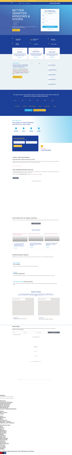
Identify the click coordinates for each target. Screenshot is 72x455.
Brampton (3, 430)
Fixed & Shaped (32, 106)
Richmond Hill (4, 443)
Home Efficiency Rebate (35, 174)
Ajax (1, 426)
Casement (17, 106)
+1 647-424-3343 (46, 150)
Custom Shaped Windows (8, 409)
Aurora (2, 428)
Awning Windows (5, 403)
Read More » (31, 247)
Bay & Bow (47, 106)
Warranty (3, 417)
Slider (54, 106)
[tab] (13, 166)
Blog (1, 419)
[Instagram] (3, 453)
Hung (40, 106)
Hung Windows (5, 406)
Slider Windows (5, 405)
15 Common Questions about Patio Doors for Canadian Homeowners (19, 244)
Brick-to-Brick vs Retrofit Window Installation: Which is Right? (36, 244)
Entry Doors (36, 51)
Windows (20, 3)
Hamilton (3, 435)
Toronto (2, 445)
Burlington (3, 432)
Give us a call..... (43, 148)
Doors (24, 3)
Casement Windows (6, 402)
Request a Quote (5, 421)
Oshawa (2, 441)
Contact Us (3, 420)
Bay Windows (4, 407)
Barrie (2, 429)
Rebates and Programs (7, 423)
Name (43, 15)
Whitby (2, 449)
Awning (24, 106)
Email (43, 22)
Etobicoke (3, 433)
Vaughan (3, 447)
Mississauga (4, 438)
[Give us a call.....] (42, 146)
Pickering (3, 442)
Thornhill (3, 446)
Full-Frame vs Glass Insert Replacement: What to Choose (52, 244)
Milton (2, 434)
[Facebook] (5, 453)
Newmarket (3, 439)
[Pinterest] (1, 453)
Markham (3, 437)
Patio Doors (28, 3)
